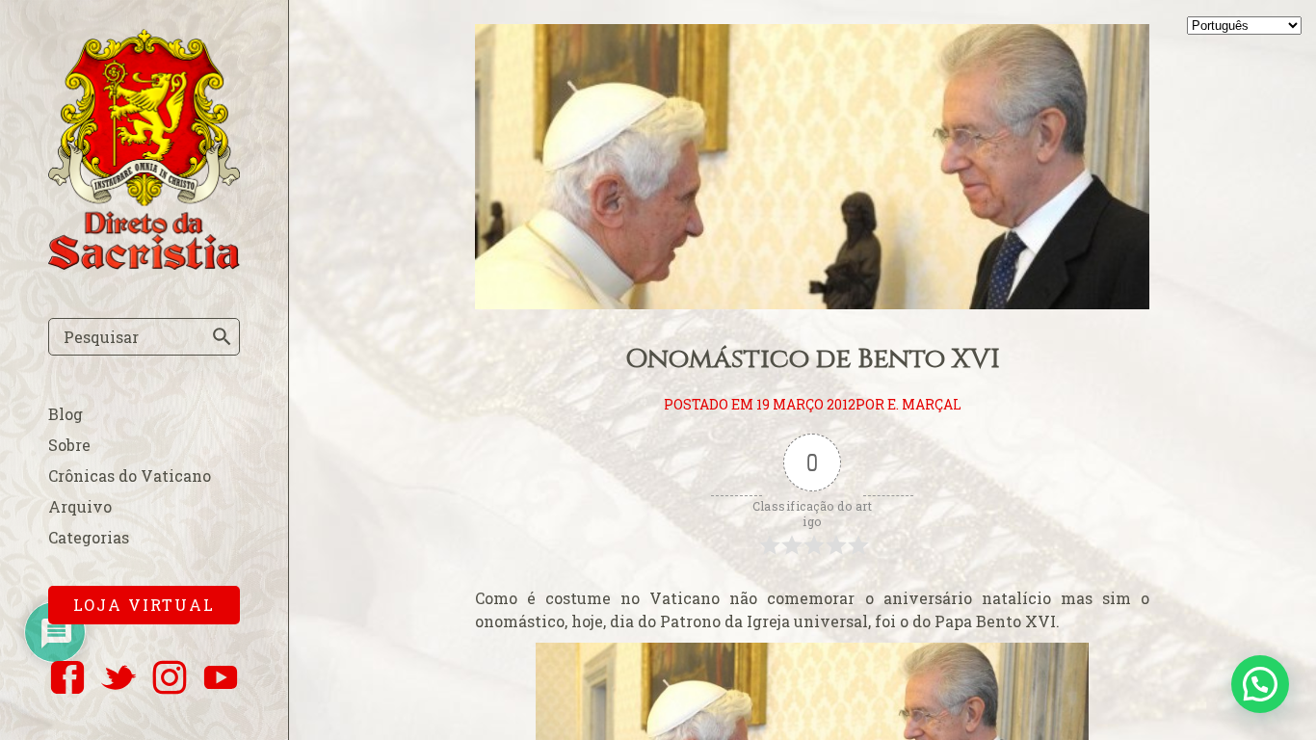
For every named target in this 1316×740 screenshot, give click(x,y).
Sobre (69, 445)
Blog (65, 414)
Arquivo (80, 506)
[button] (1260, 684)
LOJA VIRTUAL (144, 605)
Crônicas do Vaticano (129, 475)
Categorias (88, 537)
